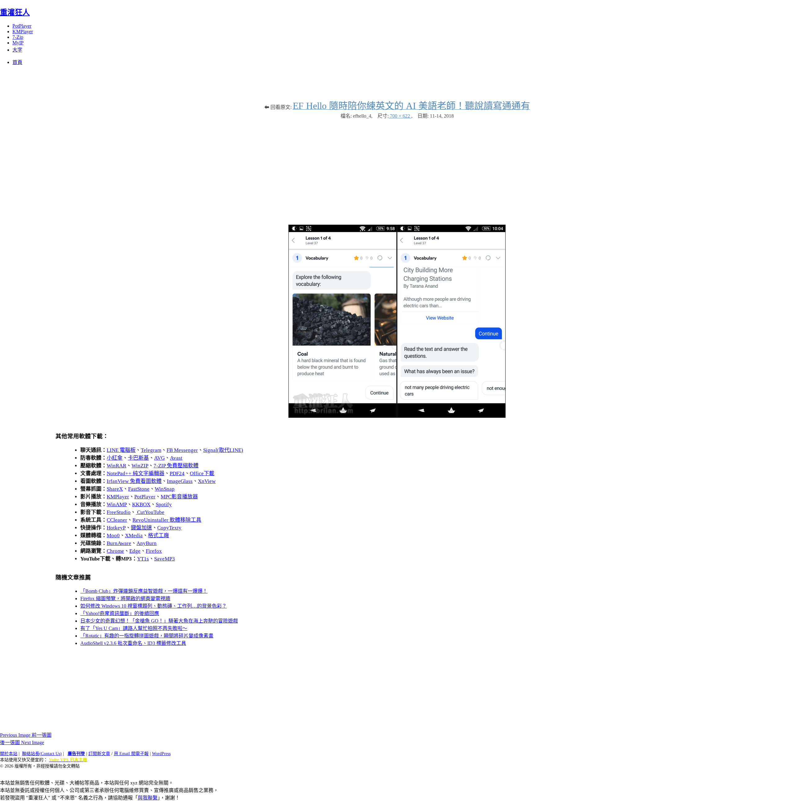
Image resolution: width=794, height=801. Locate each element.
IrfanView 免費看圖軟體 (134, 481)
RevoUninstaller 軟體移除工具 (166, 520)
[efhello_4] (397, 416)
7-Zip (17, 37)
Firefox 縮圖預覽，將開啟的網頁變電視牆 (125, 598)
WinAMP (117, 504)
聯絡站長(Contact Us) (42, 753)
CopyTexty (169, 528)
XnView (207, 481)
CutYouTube (150, 512)
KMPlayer (22, 31)
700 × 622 (400, 116)
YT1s (143, 559)
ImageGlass (180, 481)
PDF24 (177, 473)
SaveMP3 (164, 559)
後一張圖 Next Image (22, 742)
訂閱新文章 (99, 753)
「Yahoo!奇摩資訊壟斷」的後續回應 (119, 613)
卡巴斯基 (138, 458)
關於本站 (8, 753)
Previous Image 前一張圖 (25, 735)
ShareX (115, 489)
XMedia (134, 535)
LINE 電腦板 (121, 450)
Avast (176, 458)
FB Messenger (182, 450)
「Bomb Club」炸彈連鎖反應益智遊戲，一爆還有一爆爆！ (143, 591)
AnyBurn (146, 543)
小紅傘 (115, 458)
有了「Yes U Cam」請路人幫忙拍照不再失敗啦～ (133, 628)
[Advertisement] (397, 168)
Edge (135, 551)
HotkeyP (116, 528)
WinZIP (140, 466)
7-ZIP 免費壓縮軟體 (176, 466)
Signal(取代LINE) (223, 450)
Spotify (164, 504)
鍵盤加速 (141, 528)
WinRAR (116, 466)
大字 (17, 49)
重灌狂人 (15, 12)
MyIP (18, 42)
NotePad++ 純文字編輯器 (135, 473)
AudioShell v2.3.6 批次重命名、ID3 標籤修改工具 (133, 643)
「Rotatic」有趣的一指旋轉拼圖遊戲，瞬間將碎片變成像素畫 (146, 635)
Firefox (154, 551)
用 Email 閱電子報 (131, 753)
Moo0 (113, 535)
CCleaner (117, 520)
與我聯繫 (148, 797)
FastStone (138, 489)
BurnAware (119, 543)
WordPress (161, 753)
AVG (159, 458)
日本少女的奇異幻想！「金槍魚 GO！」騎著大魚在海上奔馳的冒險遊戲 (159, 620)
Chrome (115, 551)
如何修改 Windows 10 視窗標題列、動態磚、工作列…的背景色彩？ (153, 606)
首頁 (17, 62)
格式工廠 (158, 535)
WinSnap (165, 489)
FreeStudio (119, 512)
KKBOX (141, 504)
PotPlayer (21, 26)
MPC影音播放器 (179, 497)
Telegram (151, 450)
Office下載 (202, 473)
